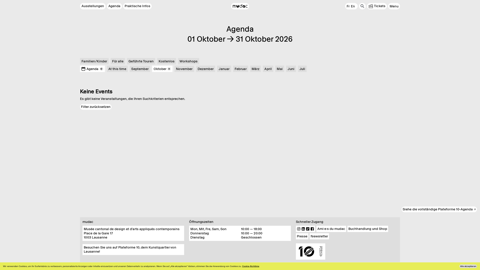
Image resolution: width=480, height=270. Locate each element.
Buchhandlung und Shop (367, 229)
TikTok (307, 228)
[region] (240, 266)
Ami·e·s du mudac (331, 229)
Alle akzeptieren (468, 266)
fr (348, 6)
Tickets (379, 6)
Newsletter (319, 236)
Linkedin (303, 228)
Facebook (312, 228)
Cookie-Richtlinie (250, 266)
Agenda (114, 6)
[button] (394, 6)
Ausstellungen (93, 6)
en (353, 6)
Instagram (298, 228)
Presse (302, 236)
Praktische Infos (137, 6)
